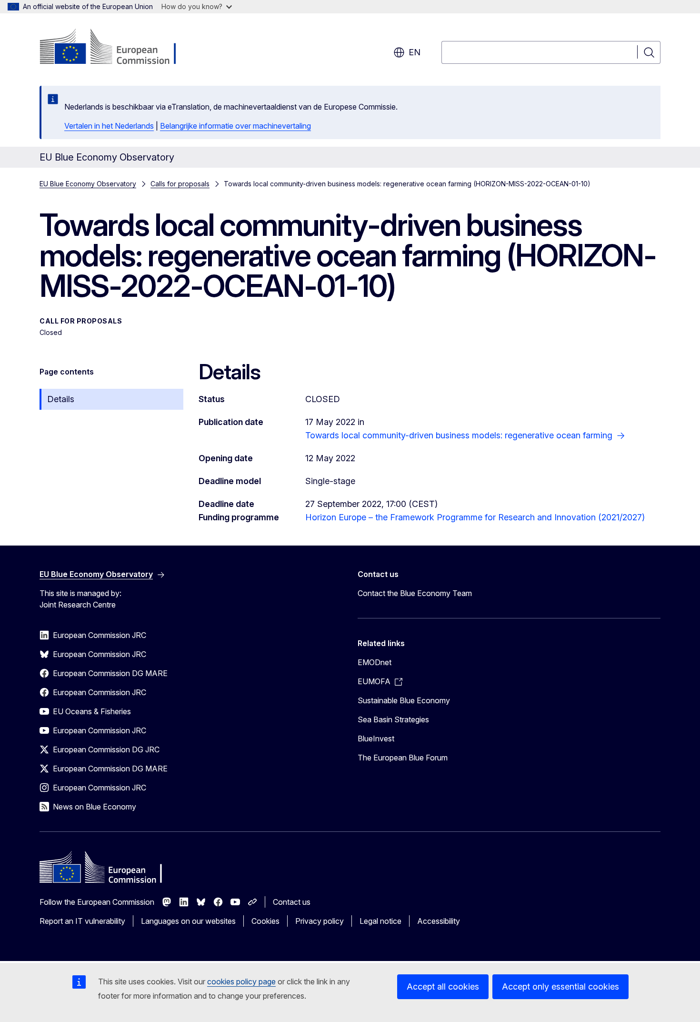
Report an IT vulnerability (82, 921)
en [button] (414, 52)
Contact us (291, 902)
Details (60, 399)
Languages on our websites (188, 921)
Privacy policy (319, 921)
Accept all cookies (443, 987)
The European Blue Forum (403, 757)
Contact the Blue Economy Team (415, 593)
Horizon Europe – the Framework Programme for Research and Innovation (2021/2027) (475, 517)
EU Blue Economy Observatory (88, 184)
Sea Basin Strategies (393, 719)
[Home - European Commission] (116, 48)
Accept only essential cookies (560, 987)
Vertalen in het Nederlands (109, 126)
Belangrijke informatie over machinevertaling (235, 126)
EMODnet (374, 662)
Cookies (265, 921)
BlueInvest (376, 738)
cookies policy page (241, 981)
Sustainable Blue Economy (404, 700)
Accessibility (438, 921)
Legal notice (380, 921)
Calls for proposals (180, 184)
